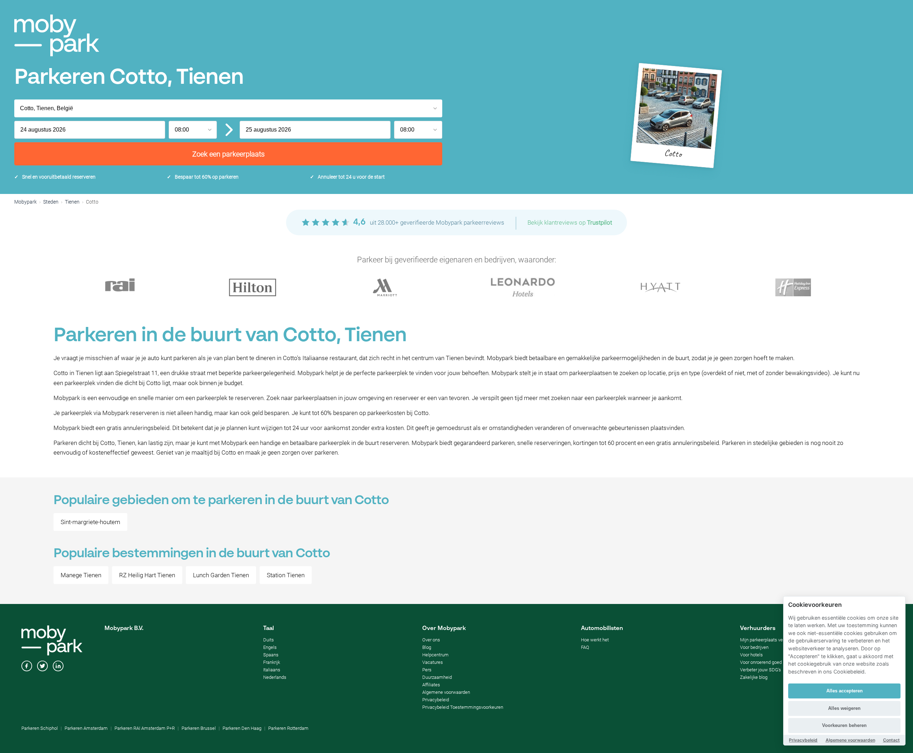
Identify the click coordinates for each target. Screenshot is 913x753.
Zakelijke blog (753, 677)
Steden (50, 202)
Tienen (72, 202)
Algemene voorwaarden (446, 692)
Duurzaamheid (437, 677)
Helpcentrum (435, 654)
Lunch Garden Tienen (221, 575)
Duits (268, 639)
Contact (891, 740)
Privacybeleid (435, 699)
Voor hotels (751, 654)
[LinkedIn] (58, 667)
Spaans (271, 654)
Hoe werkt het (595, 639)
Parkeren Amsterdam (86, 728)
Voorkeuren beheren (844, 725)
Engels (270, 647)
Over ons (431, 639)
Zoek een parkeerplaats (228, 154)
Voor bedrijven (754, 647)
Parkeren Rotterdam (288, 728)
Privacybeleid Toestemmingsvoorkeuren (462, 707)
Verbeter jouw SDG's (760, 669)
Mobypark (25, 202)
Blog (426, 647)
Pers (427, 669)
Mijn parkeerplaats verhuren (768, 639)
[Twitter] (42, 667)
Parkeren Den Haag (242, 728)
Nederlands (274, 677)
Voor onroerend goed (761, 662)
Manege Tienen (81, 575)
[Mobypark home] (56, 35)
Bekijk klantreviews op (569, 222)
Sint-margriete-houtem (90, 522)
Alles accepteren (844, 690)
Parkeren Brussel (199, 728)
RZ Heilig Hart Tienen (147, 575)
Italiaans (271, 669)
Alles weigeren (844, 708)
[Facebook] (26, 667)
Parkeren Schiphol (39, 728)
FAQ (585, 647)
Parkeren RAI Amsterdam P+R (144, 728)
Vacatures (432, 662)
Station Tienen (286, 575)
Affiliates (431, 684)
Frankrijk (271, 662)
